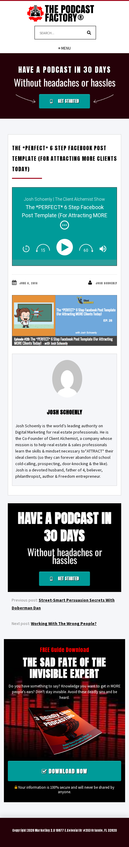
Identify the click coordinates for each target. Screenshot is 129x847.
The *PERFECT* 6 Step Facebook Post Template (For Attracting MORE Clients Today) (64, 158)
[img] (64, 225)
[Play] (66, 247)
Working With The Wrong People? (64, 623)
